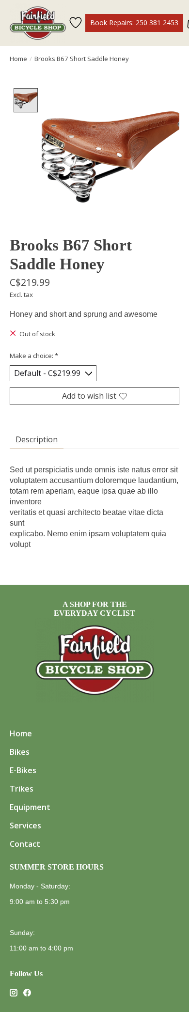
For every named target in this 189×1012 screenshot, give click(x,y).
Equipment (30, 807)
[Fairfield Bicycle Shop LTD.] (38, 23)
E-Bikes (23, 770)
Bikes (20, 752)
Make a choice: (34, 355)
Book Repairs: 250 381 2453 (134, 22)
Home (18, 58)
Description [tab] (37, 439)
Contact (25, 844)
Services (25, 825)
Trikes (21, 788)
